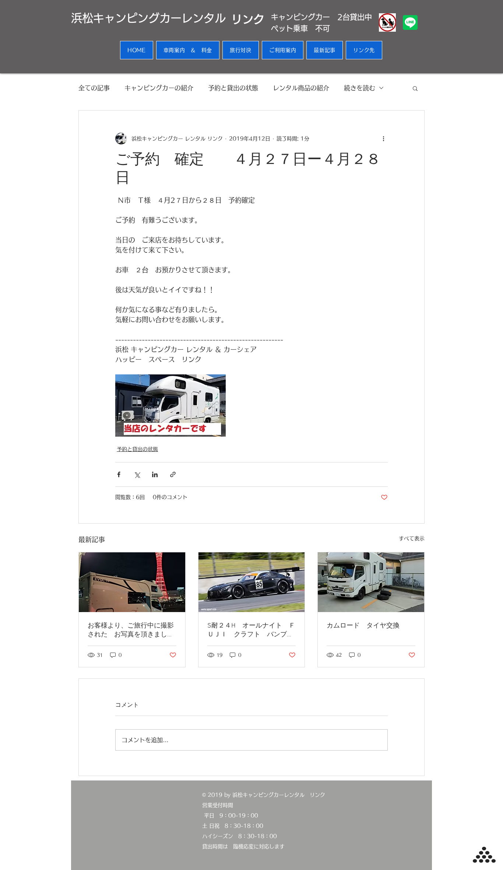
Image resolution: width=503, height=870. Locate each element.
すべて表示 (412, 538)
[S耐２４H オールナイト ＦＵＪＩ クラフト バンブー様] (251, 582)
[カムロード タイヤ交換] (371, 582)
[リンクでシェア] (172, 474)
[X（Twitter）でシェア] (136, 474)
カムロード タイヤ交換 (363, 626)
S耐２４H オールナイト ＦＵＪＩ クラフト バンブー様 (251, 630)
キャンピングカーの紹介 (158, 88)
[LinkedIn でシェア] (154, 474)
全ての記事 (94, 88)
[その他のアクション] (383, 138)
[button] (415, 88)
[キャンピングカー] (132, 582)
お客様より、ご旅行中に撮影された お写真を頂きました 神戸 (132, 630)
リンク (247, 19)
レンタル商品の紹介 (301, 88)
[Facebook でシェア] (118, 474)
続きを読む (359, 88)
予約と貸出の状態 (233, 88)
